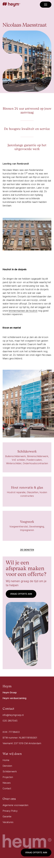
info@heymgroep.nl (13, 715)
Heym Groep (10, 692)
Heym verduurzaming (14, 698)
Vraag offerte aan (36, 852)
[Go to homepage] (11, 4)
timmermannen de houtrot (23, 310)
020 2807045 (10, 720)
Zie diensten (27, 549)
